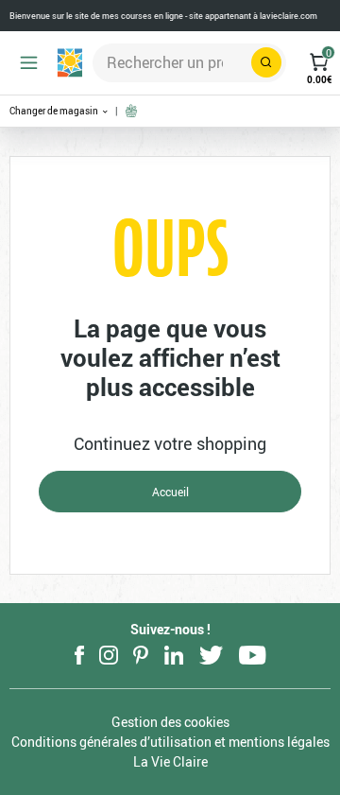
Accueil (170, 491)
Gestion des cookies (170, 722)
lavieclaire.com (288, 15)
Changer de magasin (54, 111)
